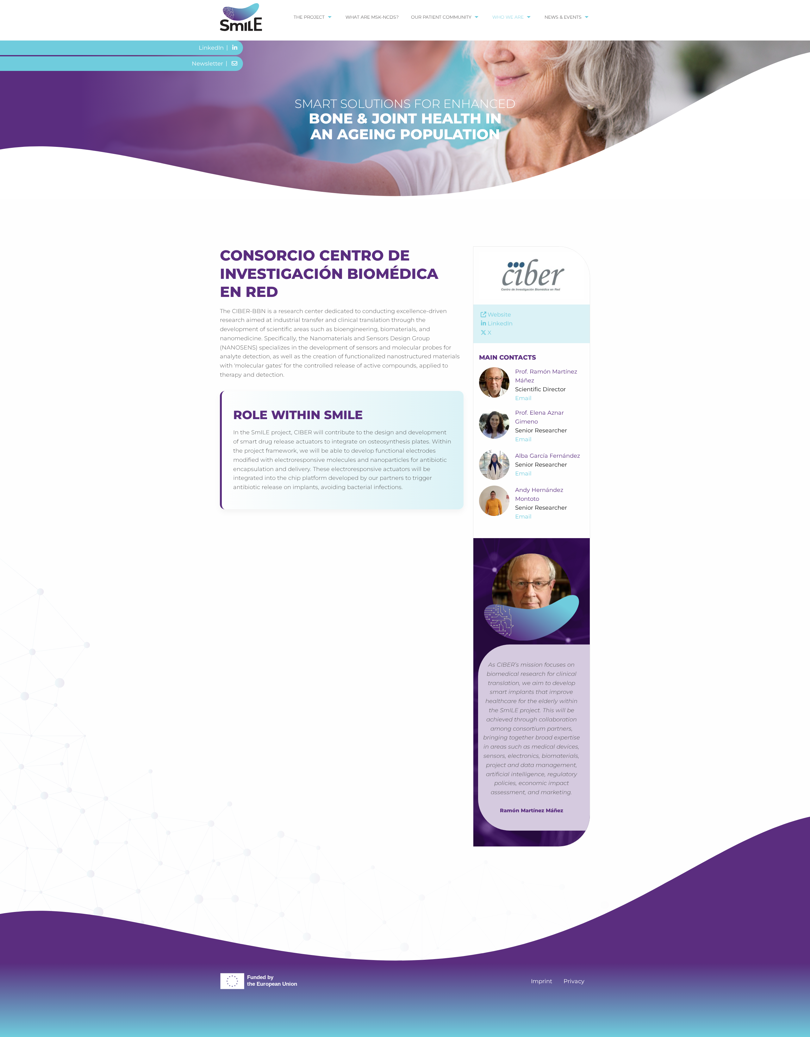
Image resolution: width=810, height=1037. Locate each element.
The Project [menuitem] (309, 17)
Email (523, 398)
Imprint (541, 981)
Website (499, 314)
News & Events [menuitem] (563, 17)
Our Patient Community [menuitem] (441, 17)
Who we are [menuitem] (508, 17)
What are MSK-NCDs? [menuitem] (372, 17)
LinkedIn (500, 323)
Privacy (574, 981)
